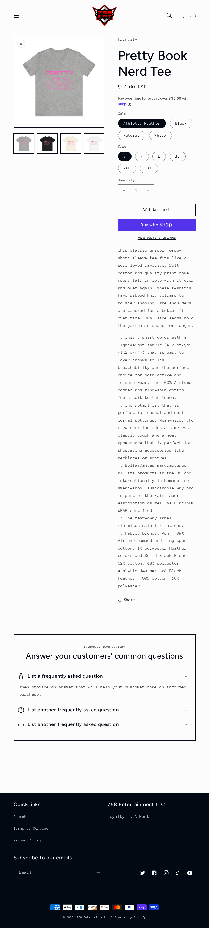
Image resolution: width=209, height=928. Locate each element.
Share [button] (129, 600)
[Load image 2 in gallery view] (47, 143)
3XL (149, 168)
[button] (16, 15)
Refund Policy (28, 840)
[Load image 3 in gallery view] (70, 143)
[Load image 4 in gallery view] (94, 143)
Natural (132, 135)
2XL (127, 168)
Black (181, 123)
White (160, 135)
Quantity (126, 180)
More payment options (157, 237)
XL (177, 156)
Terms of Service (31, 828)
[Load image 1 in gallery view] (24, 143)
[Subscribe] (98, 872)
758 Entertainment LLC (95, 917)
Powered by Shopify (130, 917)
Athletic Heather (142, 123)
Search (20, 817)
